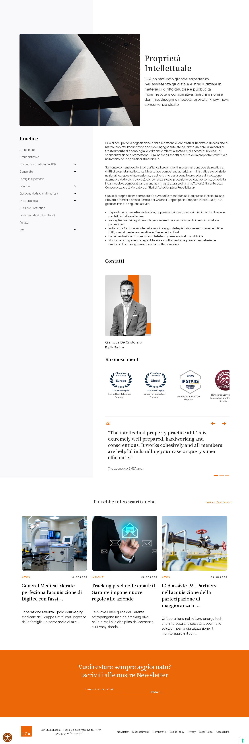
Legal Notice (206, 732)
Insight (98, 577)
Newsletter (123, 732)
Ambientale (27, 150)
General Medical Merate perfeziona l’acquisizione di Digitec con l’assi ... (52, 592)
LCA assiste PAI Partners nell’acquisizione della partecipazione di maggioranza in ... (189, 595)
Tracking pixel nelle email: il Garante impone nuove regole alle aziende (123, 592)
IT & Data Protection (32, 208)
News (26, 577)
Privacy (192, 732)
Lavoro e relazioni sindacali (37, 215)
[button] (213, 423)
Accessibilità (222, 732)
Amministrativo (29, 157)
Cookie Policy (177, 732)
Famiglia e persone (32, 179)
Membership (159, 732)
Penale (24, 222)
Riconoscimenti (140, 732)
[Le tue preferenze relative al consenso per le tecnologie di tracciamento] (242, 740)
